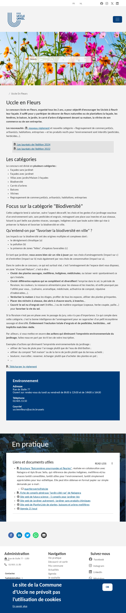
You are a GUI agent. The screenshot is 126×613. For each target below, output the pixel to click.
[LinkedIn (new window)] (117, 3)
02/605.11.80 (15, 565)
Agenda (53, 574)
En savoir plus (20, 606)
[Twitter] (27, 535)
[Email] (44, 535)
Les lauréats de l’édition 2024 (33, 144)
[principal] (117, 19)
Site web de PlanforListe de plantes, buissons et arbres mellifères (54, 505)
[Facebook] (11, 535)
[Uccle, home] (16, 19)
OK (107, 587)
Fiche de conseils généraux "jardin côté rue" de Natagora (50, 493)
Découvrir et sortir (59, 562)
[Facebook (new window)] (102, 3)
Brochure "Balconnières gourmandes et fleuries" (46, 468)
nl (81, 3)
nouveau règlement (39, 128)
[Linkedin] (19, 535)
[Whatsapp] (36, 535)
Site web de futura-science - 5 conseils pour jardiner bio (50, 497)
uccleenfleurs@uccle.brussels (28, 409)
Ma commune (57, 566)
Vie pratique (56, 558)
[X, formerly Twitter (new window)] (112, 3)
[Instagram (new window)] (106, 3)
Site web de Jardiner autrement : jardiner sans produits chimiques (55, 501)
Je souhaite (55, 578)
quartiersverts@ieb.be (36, 489)
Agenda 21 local (28, 508)
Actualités (55, 570)
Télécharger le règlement (23, 366)
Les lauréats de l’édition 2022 (33, 149)
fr (74, 3)
